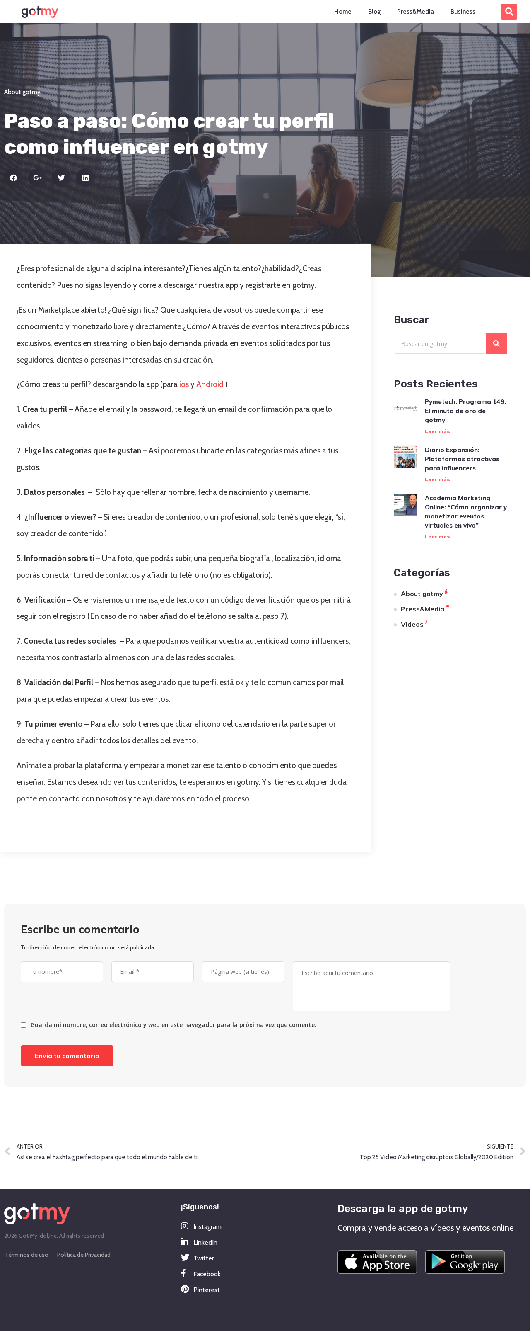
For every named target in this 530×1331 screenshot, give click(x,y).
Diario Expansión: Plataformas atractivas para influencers (462, 459)
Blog (374, 11)
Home (343, 11)
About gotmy (22, 92)
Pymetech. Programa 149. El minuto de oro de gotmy (465, 411)
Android (210, 384)
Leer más (437, 431)
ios (184, 384)
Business (462, 11)
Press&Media (415, 11)
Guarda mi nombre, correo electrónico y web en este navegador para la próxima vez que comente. (173, 1025)
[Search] (496, 343)
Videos (412, 624)
